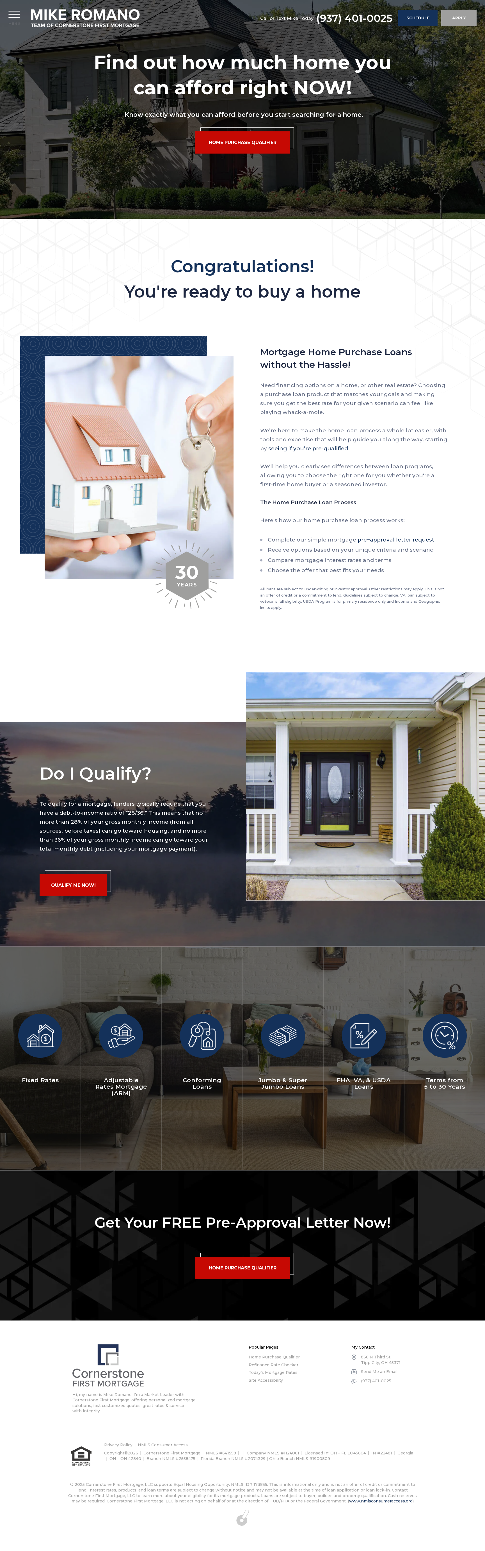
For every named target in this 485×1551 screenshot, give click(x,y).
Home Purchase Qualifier (274, 1357)
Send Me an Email (379, 1371)
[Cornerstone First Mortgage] (85, 18)
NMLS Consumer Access (163, 1444)
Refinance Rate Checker (273, 1364)
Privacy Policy (118, 1444)
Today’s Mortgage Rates (273, 1372)
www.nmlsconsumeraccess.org (381, 1501)
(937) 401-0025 (354, 18)
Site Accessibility (266, 1380)
